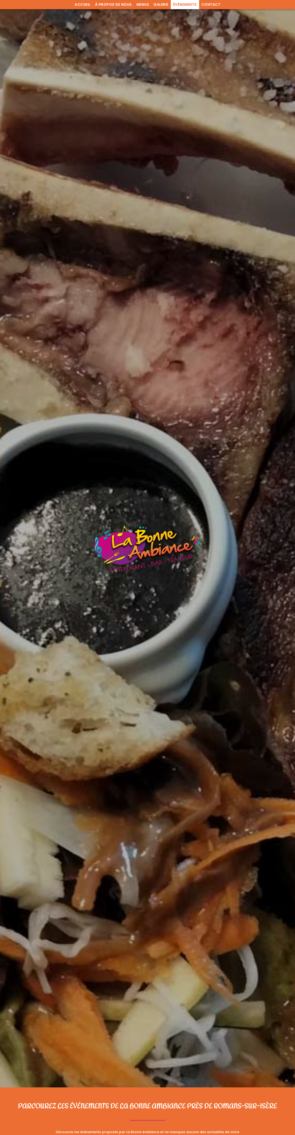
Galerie (160, 4)
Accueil (82, 4)
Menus (142, 4)
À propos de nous (113, 4)
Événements (185, 4)
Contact (211, 4)
